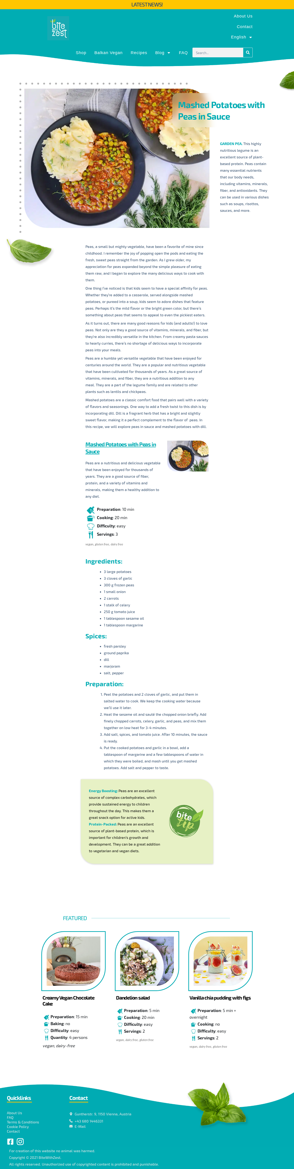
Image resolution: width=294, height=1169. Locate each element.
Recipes (139, 52)
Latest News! (147, 4)
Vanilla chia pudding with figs (220, 997)
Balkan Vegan (108, 52)
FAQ (183, 52)
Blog (159, 52)
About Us (243, 16)
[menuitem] (242, 37)
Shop (81, 52)
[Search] (247, 52)
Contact (245, 26)
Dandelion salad (133, 997)
